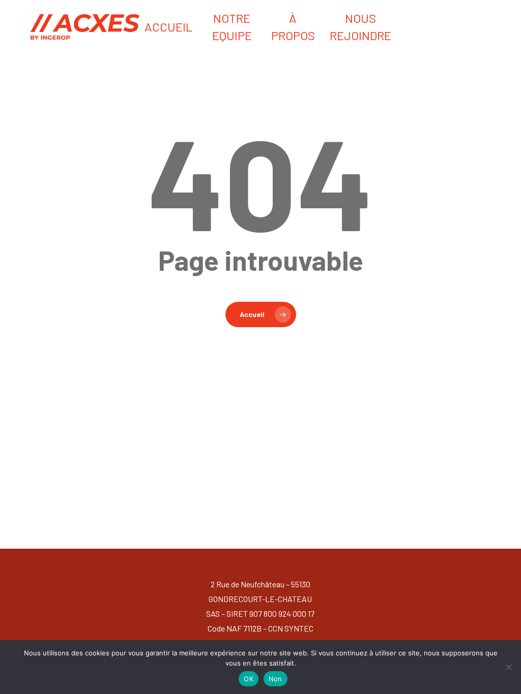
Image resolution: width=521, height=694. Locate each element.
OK (248, 679)
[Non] (508, 667)
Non (275, 679)
